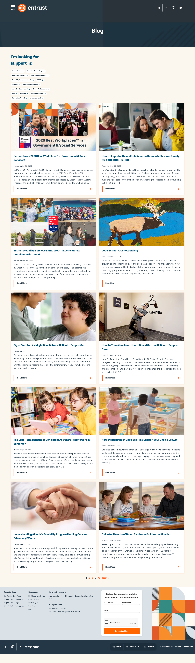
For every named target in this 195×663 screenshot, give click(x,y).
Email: (106, 610)
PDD (13, 93)
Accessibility (16, 71)
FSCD (39, 80)
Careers (150, 647)
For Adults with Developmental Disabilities (64, 612)
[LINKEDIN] (20, 646)
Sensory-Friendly (37, 93)
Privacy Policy (32, 647)
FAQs (30, 609)
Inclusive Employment (20, 89)
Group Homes (55, 604)
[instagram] (173, 8)
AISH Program (33, 602)
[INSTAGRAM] (12, 646)
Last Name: (127, 602)
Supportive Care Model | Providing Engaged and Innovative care (71, 597)
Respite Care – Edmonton (13, 599)
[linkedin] (180, 8)
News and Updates (40, 89)
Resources (33, 592)
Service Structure (57, 592)
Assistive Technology (35, 71)
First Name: (108, 602)
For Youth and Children (57, 608)
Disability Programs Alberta (22, 80)
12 (99, 577)
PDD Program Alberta (36, 596)
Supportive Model (18, 98)
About (118, 647)
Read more (22, 189)
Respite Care (10, 592)
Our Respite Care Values (13, 596)
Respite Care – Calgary (12, 602)
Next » (105, 577)
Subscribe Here (121, 631)
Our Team (32, 606)
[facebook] (166, 8)
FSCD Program (33, 599)
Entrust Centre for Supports (14, 606)
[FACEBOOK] (5, 646)
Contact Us (134, 647)
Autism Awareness (19, 75)
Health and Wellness (30, 84)
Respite (23, 93)
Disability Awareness (38, 75)
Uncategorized (35, 98)
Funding (14, 84)
